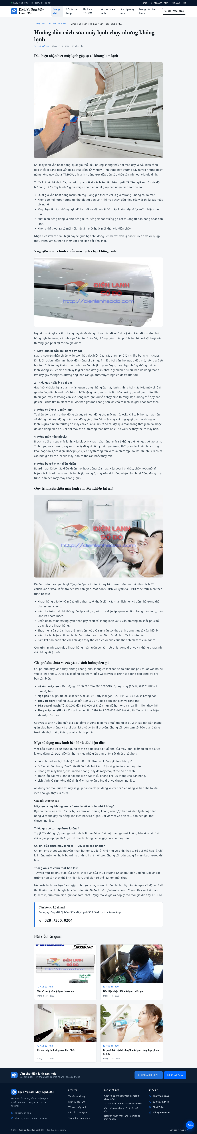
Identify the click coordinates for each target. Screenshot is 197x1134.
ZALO (145, 3)
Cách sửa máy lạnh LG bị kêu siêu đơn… (121, 1110)
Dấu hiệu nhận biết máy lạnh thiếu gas (123, 991)
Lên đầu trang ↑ (178, 1130)
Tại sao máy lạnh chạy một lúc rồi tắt (56, 1050)
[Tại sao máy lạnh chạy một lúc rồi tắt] (65, 1023)
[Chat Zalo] (190, 1126)
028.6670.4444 (178, 3)
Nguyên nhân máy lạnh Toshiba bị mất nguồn (122, 1117)
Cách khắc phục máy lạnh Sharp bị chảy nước (122, 1097)
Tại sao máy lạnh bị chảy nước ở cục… (123, 1103)
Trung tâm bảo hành (147, 11)
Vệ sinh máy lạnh (108, 11)
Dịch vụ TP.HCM (87, 11)
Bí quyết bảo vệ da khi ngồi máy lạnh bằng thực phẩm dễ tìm (131, 1052)
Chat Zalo (177, 1075)
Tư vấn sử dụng (71, 11)
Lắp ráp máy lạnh (127, 11)
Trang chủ (56, 11)
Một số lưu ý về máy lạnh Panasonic (55, 991)
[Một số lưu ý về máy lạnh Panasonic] (65, 964)
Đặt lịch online (161, 1112)
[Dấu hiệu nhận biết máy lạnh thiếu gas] (132, 964)
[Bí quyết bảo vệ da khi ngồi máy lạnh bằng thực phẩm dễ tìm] (132, 1023)
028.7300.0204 (160, 3)
